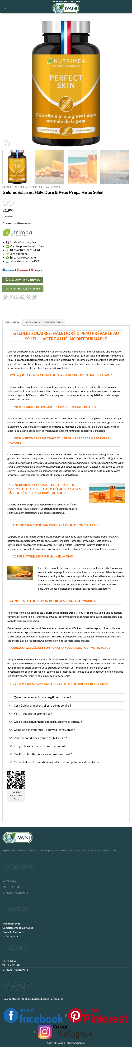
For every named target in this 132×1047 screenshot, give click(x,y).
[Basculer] (10, 697)
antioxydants (52, 540)
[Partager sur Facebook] (11, 297)
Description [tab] (12, 322)
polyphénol (44, 584)
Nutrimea (21, 187)
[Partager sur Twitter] (17, 297)
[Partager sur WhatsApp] (5, 297)
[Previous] (9, 83)
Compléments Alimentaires (46, 187)
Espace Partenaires (52, 998)
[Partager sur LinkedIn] (34, 297)
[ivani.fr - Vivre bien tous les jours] (66, 8)
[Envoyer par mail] (22, 297)
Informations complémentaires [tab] (44, 322)
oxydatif (66, 544)
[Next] (123, 83)
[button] (5, 8)
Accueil (7, 187)
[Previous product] (11, 203)
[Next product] (5, 203)
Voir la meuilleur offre (23, 288)
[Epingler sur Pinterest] (28, 297)
